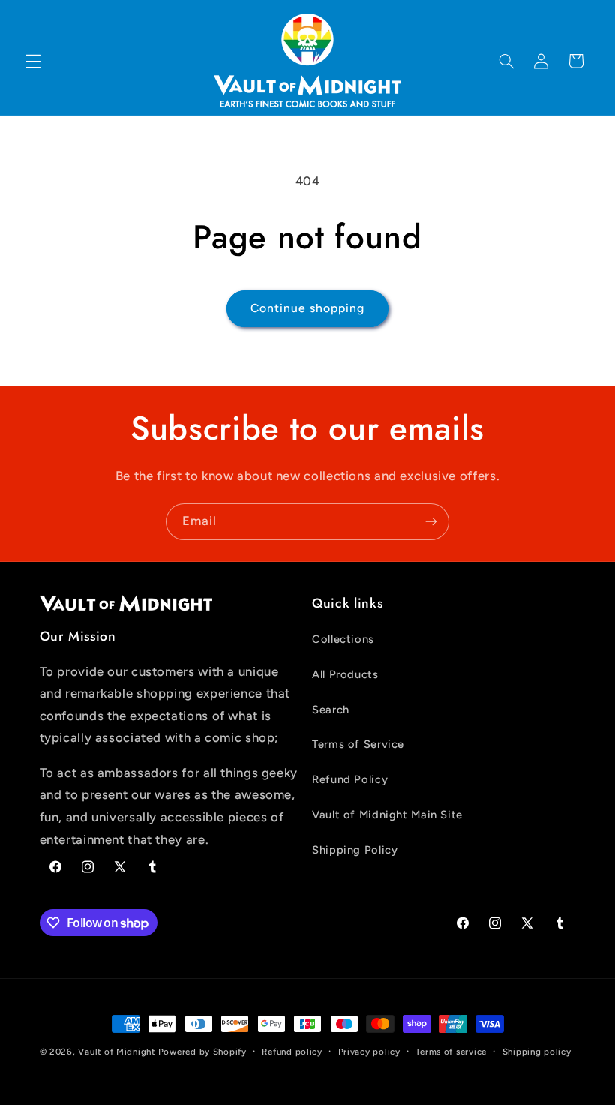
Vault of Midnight (116, 1051)
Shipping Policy (355, 850)
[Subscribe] (431, 521)
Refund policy (292, 1051)
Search (331, 709)
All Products (345, 674)
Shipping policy (537, 1051)
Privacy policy (369, 1051)
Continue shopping (307, 308)
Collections (343, 639)
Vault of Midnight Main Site (387, 814)
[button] (33, 61)
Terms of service (451, 1051)
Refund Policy (350, 779)
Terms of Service (358, 744)
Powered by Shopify (202, 1051)
